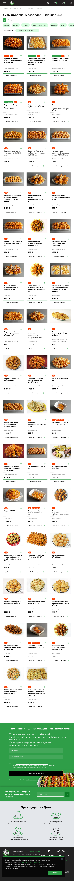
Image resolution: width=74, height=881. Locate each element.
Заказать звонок (35, 851)
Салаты (63, 25)
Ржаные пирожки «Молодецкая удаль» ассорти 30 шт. (12, 647)
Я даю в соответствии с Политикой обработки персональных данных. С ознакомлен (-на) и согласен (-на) (35, 765)
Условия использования (46, 780)
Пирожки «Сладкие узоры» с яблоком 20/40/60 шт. (35, 380)
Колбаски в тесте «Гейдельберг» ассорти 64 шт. (11, 424)
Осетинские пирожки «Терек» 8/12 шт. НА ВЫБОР (60, 334)
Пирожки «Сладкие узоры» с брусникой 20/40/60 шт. (12, 468)
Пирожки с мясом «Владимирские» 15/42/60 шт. (59, 243)
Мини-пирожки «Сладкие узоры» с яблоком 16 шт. (59, 647)
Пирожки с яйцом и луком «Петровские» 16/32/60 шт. (12, 334)
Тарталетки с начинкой (40, 25)
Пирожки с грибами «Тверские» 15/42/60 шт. (36, 557)
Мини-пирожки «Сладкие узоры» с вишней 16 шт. (35, 243)
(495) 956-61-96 (18, 851)
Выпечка (25, 25)
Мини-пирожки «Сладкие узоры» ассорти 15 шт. (11, 287)
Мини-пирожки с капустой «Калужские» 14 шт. (61, 197)
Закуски (15, 25)
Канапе (6, 25)
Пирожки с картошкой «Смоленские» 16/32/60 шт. (13, 243)
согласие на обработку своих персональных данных (32, 764)
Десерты (54, 25)
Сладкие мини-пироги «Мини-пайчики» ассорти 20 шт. (13, 691)
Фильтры (10, 20)
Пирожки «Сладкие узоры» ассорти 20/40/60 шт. (11, 107)
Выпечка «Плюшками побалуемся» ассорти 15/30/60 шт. (36, 153)
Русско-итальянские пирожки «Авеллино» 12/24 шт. (60, 603)
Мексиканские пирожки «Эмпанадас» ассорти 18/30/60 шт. (61, 153)
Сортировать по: (8, 30)
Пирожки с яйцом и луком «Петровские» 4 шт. (37, 513)
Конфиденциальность (32, 780)
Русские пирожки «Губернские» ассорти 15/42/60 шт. (13, 60)
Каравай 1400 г (10, 511)
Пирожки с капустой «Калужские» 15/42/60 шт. (12, 153)
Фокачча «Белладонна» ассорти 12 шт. (37, 424)
